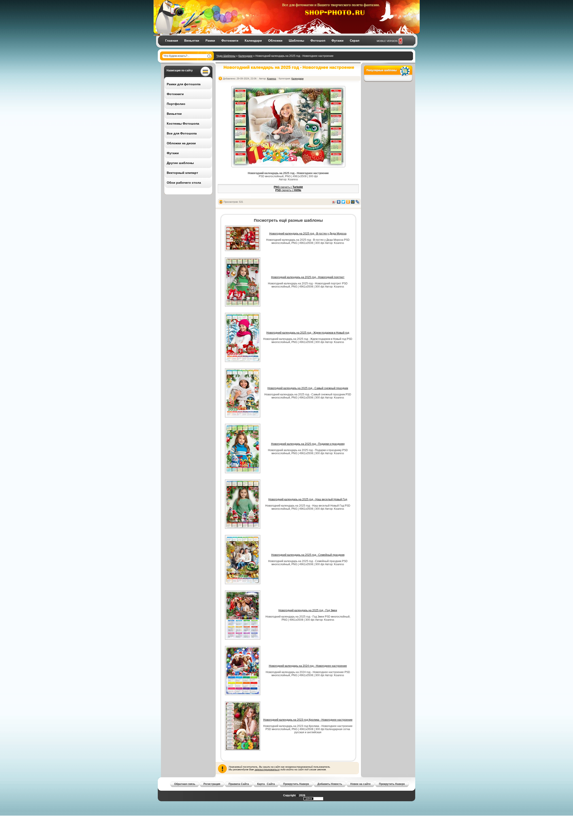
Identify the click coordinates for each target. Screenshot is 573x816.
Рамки (210, 40)
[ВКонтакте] (338, 202)
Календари (253, 40)
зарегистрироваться (267, 769)
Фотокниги (229, 40)
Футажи (337, 40)
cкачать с (288, 187)
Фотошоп (317, 40)
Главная (171, 40)
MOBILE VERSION (387, 41)
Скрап (354, 40)
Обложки (275, 40)
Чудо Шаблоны (225, 56)
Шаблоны (296, 40)
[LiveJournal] (357, 202)
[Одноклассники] (348, 202)
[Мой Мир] (353, 202)
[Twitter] (343, 202)
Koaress (271, 78)
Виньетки (191, 40)
